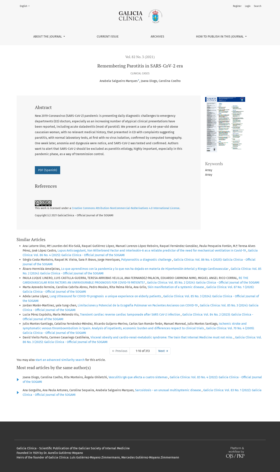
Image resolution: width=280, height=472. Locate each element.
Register (237, 6)
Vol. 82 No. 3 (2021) (140, 57)
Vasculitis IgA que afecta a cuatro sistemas (138, 377)
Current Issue (108, 36)
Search (257, 6)
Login (247, 6)
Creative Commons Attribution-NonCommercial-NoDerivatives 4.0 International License (125, 208)
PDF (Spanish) (47, 170)
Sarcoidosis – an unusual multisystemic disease (168, 390)
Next (163, 351)
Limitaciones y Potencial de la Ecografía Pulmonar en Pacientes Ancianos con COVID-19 (138, 305)
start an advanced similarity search (60, 360)
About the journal (48, 36)
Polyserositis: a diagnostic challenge (146, 259)
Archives (157, 36)
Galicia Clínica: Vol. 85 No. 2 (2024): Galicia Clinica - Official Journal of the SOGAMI (203, 282)
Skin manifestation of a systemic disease (176, 287)
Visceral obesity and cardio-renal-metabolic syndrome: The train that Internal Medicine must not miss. (162, 337)
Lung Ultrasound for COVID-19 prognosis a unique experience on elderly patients (106, 296)
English (26, 6)
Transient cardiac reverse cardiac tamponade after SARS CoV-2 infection (130, 314)
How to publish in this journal (220, 36)
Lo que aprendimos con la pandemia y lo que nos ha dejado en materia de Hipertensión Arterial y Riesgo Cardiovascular (145, 269)
